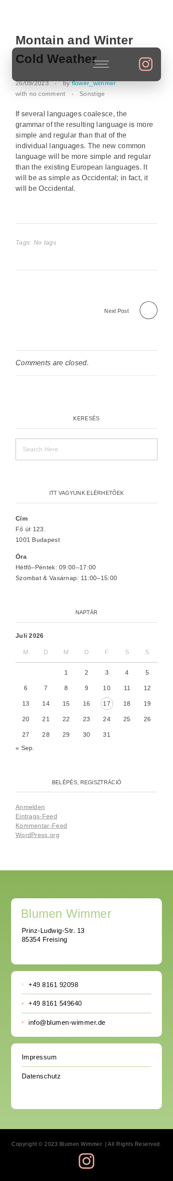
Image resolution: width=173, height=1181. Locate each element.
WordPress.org (37, 834)
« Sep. (25, 747)
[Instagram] (145, 64)
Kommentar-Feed (41, 825)
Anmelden (30, 806)
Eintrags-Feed (36, 816)
